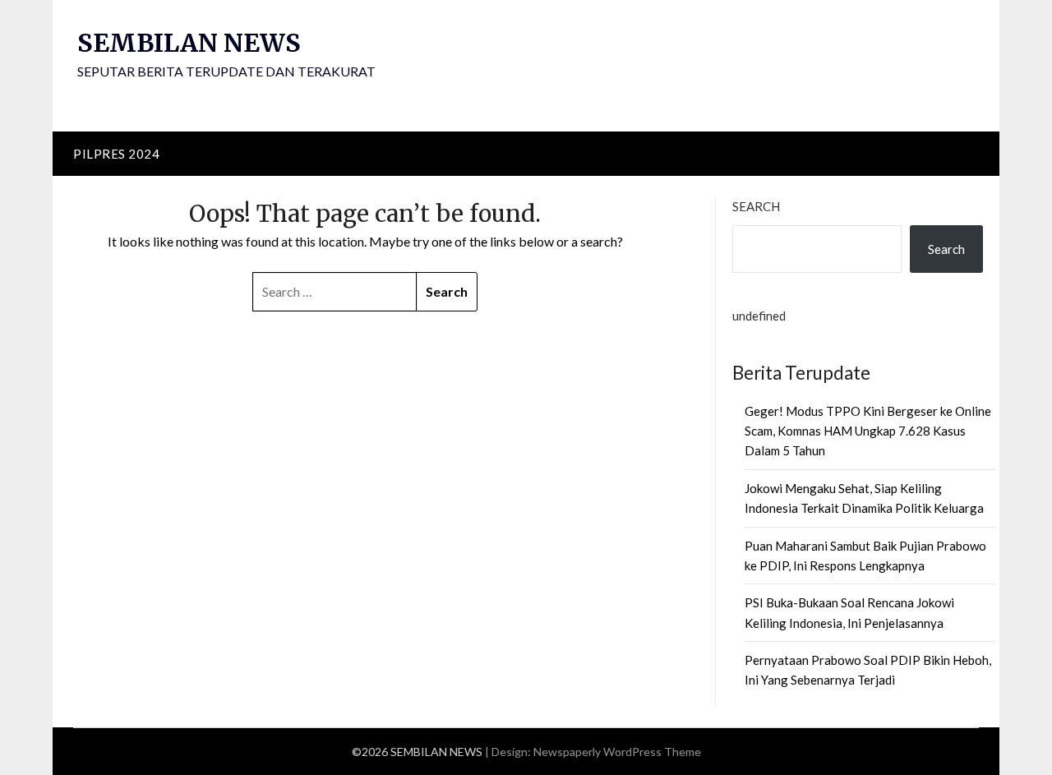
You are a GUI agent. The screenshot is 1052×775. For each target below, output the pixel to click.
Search (756, 206)
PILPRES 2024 (116, 153)
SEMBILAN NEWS (189, 42)
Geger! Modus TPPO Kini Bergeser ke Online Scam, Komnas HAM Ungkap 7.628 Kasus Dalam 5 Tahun (868, 431)
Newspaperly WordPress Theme (617, 752)
